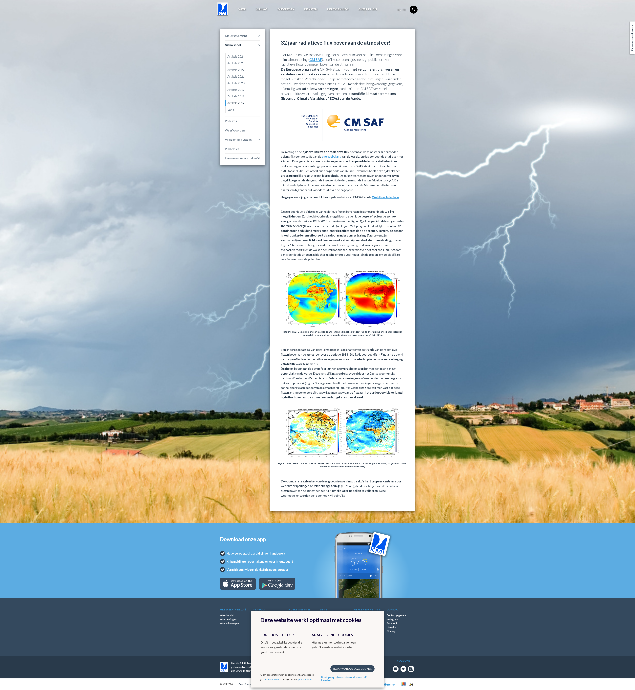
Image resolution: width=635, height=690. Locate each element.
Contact (393, 609)
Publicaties (232, 149)
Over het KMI (367, 9)
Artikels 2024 (235, 56)
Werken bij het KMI (367, 609)
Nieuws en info (337, 9)
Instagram (392, 619)
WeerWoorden (235, 130)
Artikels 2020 (235, 83)
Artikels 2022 (235, 70)
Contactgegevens (396, 615)
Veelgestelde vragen (238, 139)
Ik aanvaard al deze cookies (352, 668)
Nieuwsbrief (233, 45)
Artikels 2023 (235, 63)
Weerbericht (227, 615)
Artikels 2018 (235, 96)
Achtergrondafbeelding (632, 38)
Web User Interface (385, 197)
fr (403, 9)
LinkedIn (391, 627)
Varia (230, 109)
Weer (242, 9)
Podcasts (231, 121)
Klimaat (262, 9)
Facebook (392, 623)
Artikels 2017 (235, 103)
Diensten (310, 9)
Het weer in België (233, 609)
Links (323, 609)
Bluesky (391, 631)
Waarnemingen (228, 619)
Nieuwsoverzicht (236, 36)
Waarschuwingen (229, 623)
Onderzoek (285, 9)
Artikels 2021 (235, 76)
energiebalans (331, 156)
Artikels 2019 (235, 89)
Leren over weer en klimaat (242, 158)
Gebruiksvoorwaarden (249, 684)
